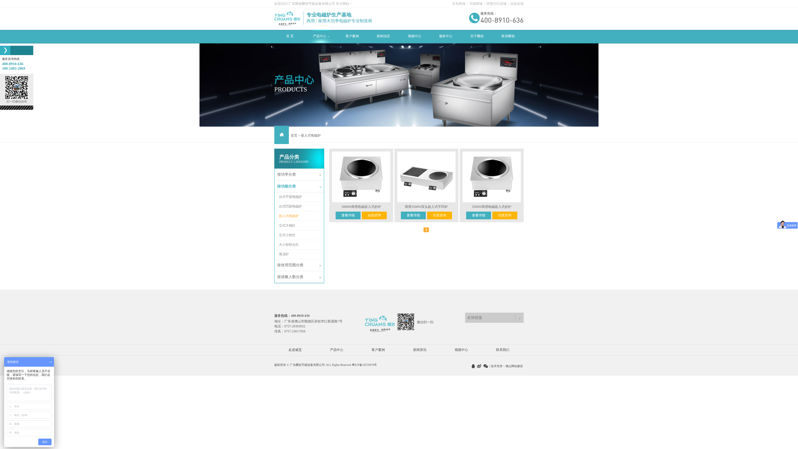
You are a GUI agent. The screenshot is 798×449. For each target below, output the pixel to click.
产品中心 (336, 350)
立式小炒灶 (287, 235)
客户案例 (378, 350)
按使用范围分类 (299, 265)
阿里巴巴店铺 (496, 3)
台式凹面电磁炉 (290, 206)
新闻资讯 (419, 350)
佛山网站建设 (514, 366)
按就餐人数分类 (299, 277)
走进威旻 (295, 350)
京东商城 (458, 3)
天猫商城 (476, 3)
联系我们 (502, 350)
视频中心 (461, 350)
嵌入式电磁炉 (289, 216)
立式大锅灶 (287, 225)
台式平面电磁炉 (290, 197)
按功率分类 (299, 174)
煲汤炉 (284, 254)
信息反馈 (517, 3)
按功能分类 (300, 186)
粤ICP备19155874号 (364, 364)
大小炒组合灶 (289, 244)
